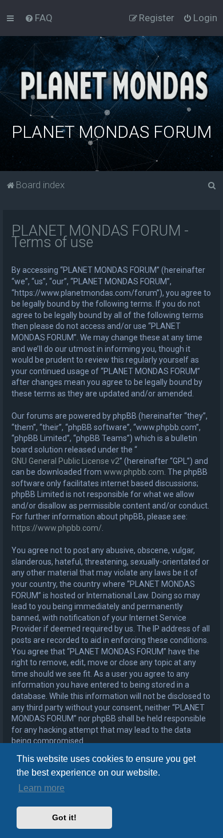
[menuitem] (39, 18)
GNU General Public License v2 (65, 461)
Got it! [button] (64, 817)
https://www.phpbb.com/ (56, 528)
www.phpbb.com (133, 471)
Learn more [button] (41, 788)
